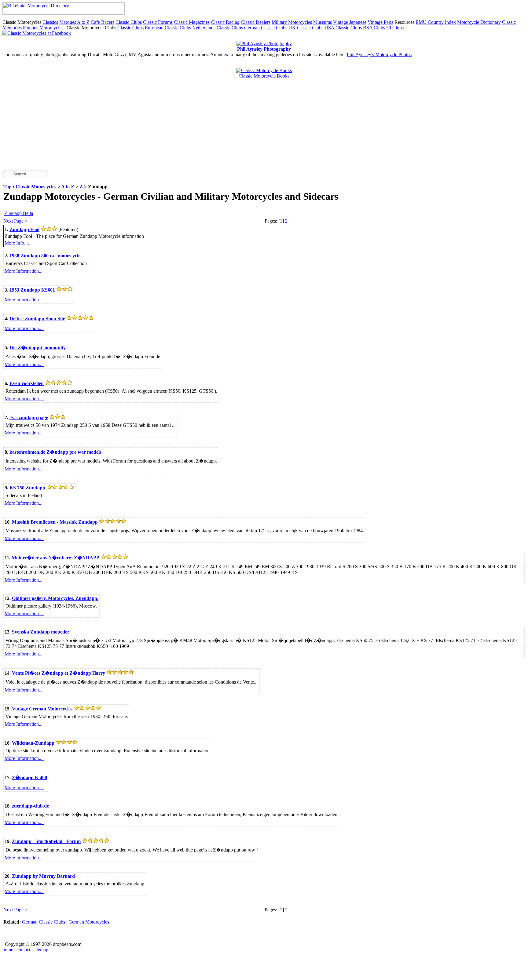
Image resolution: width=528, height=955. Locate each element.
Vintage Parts (380, 22)
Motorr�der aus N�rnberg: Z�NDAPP (55, 557)
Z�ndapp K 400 (29, 777)
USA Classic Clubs (343, 27)
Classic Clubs (129, 22)
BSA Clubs (374, 27)
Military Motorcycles (292, 22)
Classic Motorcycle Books (264, 75)
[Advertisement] (185, 127)
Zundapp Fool (24, 229)
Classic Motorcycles (36, 186)
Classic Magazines (192, 22)
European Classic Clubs (168, 27)
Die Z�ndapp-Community (37, 347)
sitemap (41, 949)
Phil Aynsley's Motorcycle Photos (379, 54)
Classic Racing (225, 22)
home (7, 949)
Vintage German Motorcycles (42, 708)
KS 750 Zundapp (27, 487)
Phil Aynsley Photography (264, 49)
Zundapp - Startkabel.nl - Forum (46, 841)
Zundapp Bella (18, 213)
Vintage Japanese (349, 22)
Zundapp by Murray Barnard (43, 876)
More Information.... (24, 271)
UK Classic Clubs (305, 27)
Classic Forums (158, 22)
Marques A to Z (74, 22)
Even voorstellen (26, 383)
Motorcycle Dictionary (479, 22)
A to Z (67, 186)
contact (23, 949)
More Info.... (17, 242)
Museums (322, 22)
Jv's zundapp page (28, 417)
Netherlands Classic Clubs (217, 27)
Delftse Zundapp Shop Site (37, 318)
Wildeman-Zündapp (33, 743)
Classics (50, 22)
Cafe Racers (102, 22)
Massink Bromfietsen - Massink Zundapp (55, 522)
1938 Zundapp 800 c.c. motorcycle (44, 255)
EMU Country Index (436, 22)
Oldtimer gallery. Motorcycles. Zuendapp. (55, 598)
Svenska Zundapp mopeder (40, 631)
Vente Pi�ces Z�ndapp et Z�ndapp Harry (58, 673)
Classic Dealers (255, 22)
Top (7, 186)
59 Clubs (395, 27)
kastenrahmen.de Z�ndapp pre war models (55, 452)
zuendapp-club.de (30, 805)
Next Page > (15, 220)
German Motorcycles (88, 921)
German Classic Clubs (265, 27)
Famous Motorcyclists (44, 27)
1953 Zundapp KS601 (32, 289)
